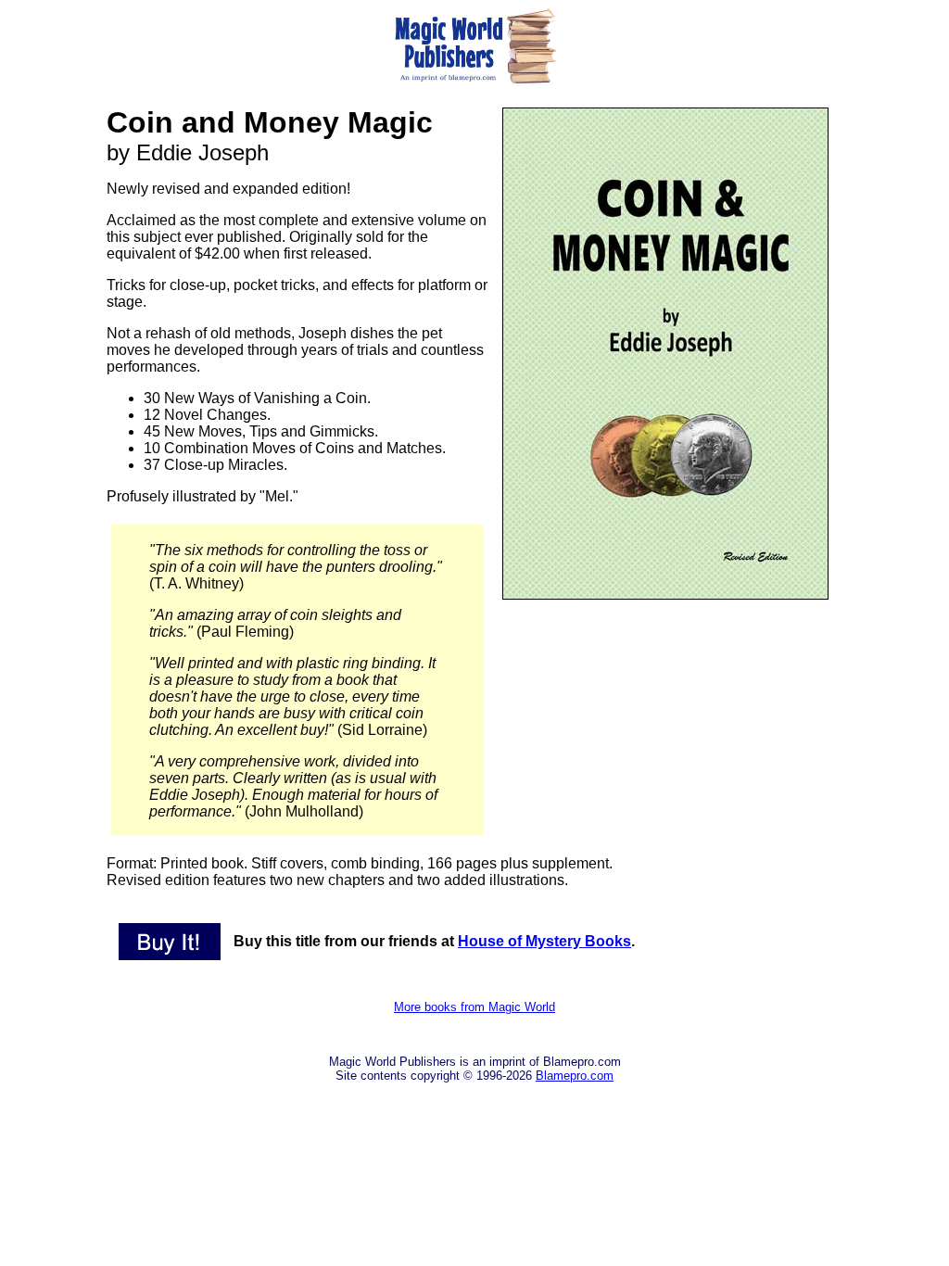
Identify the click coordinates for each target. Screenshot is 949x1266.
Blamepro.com (575, 1075)
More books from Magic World (474, 1007)
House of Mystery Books (544, 941)
